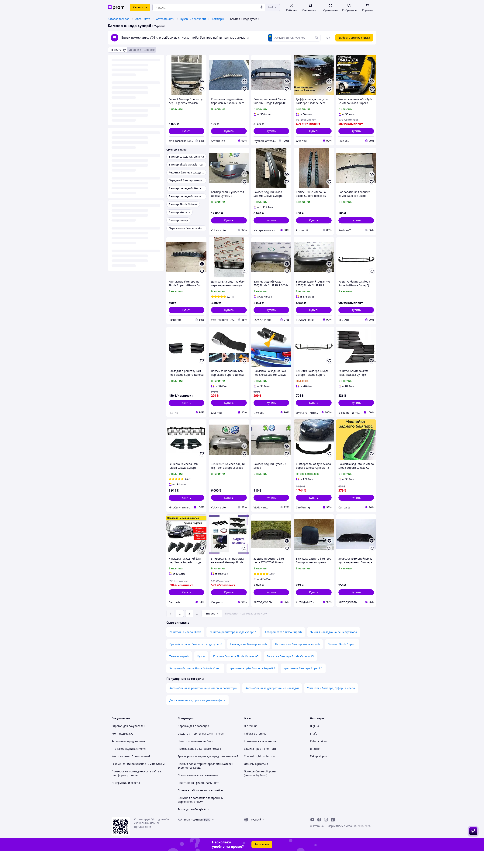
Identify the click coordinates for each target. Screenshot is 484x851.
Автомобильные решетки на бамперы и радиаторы (203, 688)
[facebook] (319, 819)
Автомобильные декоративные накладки (272, 688)
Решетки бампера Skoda (185, 632)
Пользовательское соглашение (198, 775)
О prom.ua (251, 726)
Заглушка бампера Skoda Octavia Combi (195, 668)
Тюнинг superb (179, 656)
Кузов (201, 656)
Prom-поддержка (122, 733)
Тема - (193, 819)
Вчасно (315, 748)
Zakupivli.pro (318, 756)
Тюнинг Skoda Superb (342, 644)
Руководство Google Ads (193, 809)
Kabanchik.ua (318, 741)
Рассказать (262, 844)
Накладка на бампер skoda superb (297, 644)
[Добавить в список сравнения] (202, 81)
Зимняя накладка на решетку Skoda (333, 632)
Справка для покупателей (128, 726)
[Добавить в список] (202, 89)
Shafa (313, 733)
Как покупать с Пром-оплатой (131, 756)
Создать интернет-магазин (195, 733)
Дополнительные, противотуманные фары (197, 700)
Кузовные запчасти (193, 19)
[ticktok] (332, 819)
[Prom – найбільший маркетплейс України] (116, 7)
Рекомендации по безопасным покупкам (138, 764)
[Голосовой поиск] (262, 7)
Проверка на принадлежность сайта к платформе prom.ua (136, 773)
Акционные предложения (128, 741)
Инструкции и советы (126, 783)
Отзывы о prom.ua (256, 764)
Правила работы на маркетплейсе (200, 790)
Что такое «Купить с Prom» (129, 748)
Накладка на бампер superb (248, 644)
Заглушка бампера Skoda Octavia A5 (290, 656)
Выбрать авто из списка (354, 37)
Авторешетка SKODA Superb (283, 632)
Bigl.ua (314, 726)
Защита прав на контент (260, 748)
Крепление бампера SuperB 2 (303, 668)
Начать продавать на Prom (195, 741)
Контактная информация (260, 741)
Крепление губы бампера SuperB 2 (252, 668)
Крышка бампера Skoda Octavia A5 (235, 656)
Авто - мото (142, 19)
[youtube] (312, 819)
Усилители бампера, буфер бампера (331, 688)
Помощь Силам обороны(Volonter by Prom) (260, 773)
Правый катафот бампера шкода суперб (195, 644)
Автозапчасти (165, 19)
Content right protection (259, 756)
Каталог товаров (118, 19)
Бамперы (218, 19)
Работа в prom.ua (255, 733)
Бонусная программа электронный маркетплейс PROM (200, 799)
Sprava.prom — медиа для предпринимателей (208, 756)
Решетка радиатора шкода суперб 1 (233, 632)
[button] (186, 131)
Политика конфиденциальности (198, 783)
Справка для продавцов (193, 726)
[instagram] (326, 819)
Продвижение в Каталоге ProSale (199, 748)
